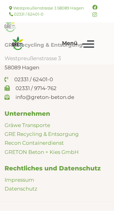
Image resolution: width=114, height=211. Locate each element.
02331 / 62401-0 (28, 14)
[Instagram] (94, 15)
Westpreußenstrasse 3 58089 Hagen (48, 7)
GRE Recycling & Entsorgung (42, 134)
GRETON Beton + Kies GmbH (42, 152)
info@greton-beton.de (44, 97)
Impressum (19, 180)
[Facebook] (95, 7)
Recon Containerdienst (34, 143)
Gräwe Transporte (27, 125)
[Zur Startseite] (18, 43)
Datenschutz (21, 189)
